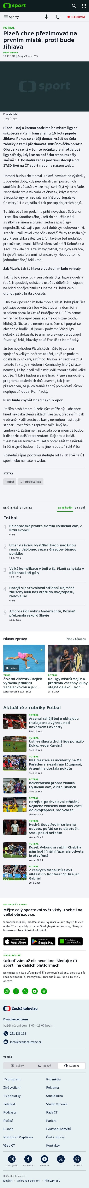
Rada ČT (52, 1112)
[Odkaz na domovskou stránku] (20, 5)
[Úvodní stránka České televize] (20, 1008)
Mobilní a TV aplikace (18, 1137)
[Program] (58, 17)
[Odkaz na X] (25, 991)
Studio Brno (54, 1096)
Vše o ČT (9, 1145)
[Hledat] (74, 6)
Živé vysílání (11, 1087)
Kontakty (53, 1145)
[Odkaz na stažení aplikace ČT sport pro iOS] (15, 941)
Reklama (52, 1087)
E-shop (8, 1129)
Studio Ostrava (56, 1104)
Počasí (8, 1120)
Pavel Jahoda (10, 52)
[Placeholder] (44, 86)
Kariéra (51, 1120)
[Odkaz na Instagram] (6, 991)
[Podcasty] (46, 17)
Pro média (53, 1079)
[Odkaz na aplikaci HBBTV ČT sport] (70, 941)
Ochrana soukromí (28, 1180)
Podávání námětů (58, 1129)
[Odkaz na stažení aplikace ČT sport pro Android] (43, 941)
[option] (17, 1066)
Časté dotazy (55, 1137)
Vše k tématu (76, 639)
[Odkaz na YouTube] (34, 991)
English (7, 1180)
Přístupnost (52, 1180)
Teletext (9, 1104)
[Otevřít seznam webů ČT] (84, 6)
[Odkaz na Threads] (44, 991)
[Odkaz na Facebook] (16, 991)
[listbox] (44, 1065)
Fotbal (9, 27)
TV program (11, 1079)
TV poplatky (11, 1096)
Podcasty (9, 1112)
